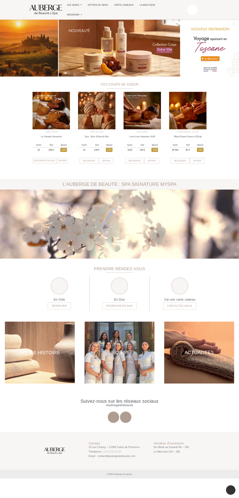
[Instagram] (113, 417)
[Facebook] (125, 417)
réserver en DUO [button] (44, 160)
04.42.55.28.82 (112, 451)
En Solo (59, 299)
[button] (89, 161)
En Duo (119, 299)
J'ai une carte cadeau (179, 299)
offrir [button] (62, 160)
